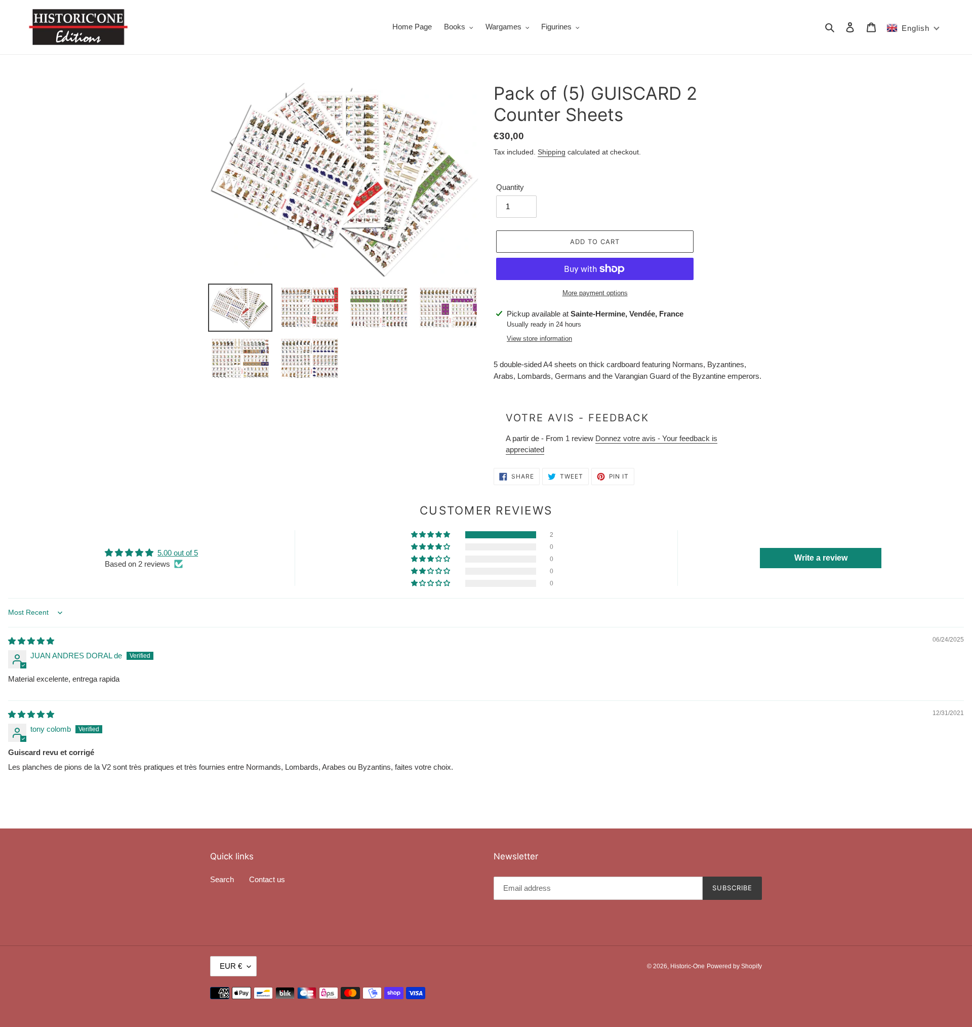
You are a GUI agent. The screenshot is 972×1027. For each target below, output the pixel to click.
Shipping (551, 152)
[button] (431, 534)
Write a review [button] (820, 558)
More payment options (595, 293)
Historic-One (687, 966)
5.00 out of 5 (177, 552)
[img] (31, 641)
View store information (539, 338)
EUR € (231, 966)
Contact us (267, 879)
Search (222, 879)
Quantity (510, 187)
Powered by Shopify (734, 966)
